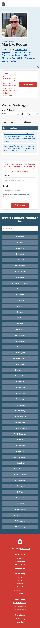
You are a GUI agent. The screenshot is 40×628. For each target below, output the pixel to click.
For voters (20, 558)
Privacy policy (20, 619)
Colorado (20, 266)
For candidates (20, 564)
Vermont (20, 498)
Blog (20, 580)
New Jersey (20, 411)
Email (5, 186)
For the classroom (20, 606)
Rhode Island (20, 463)
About (20, 577)
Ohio (20, 440)
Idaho (20, 306)
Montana (20, 387)
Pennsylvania (20, 457)
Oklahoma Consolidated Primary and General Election (20, 138)
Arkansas (20, 254)
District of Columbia (20, 283)
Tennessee (20, 480)
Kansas (20, 329)
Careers (20, 584)
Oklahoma (20, 445)
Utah (20, 492)
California (20, 260)
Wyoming (20, 527)
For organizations (20, 561)
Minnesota (20, 370)
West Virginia (20, 515)
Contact (20, 587)
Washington (20, 509)
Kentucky (20, 335)
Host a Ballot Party (20, 603)
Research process (20, 590)
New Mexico (20, 416)
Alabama (20, 237)
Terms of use (20, 622)
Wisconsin (20, 521)
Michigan (20, 364)
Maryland (20, 353)
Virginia (20, 503)
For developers (20, 568)
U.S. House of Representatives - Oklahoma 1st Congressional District (17, 52)
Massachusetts (20, 358)
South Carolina (20, 469)
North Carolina (20, 428)
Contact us (25, 548)
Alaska (20, 242)
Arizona (20, 248)
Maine (20, 347)
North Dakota (20, 434)
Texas (20, 486)
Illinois (20, 312)
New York (20, 422)
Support (20, 593)
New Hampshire (20, 405)
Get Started (27, 84)
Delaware (20, 277)
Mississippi (20, 376)
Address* (7, 175)
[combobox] (20, 180)
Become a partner (20, 609)
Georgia (20, 295)
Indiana (20, 318)
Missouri (20, 382)
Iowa (20, 324)
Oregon (20, 451)
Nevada (20, 399)
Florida (20, 289)
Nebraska (20, 393)
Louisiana (20, 341)
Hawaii (20, 300)
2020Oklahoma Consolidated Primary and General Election (19, 58)
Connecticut (20, 271)
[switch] (35, 67)
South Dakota (20, 474)
